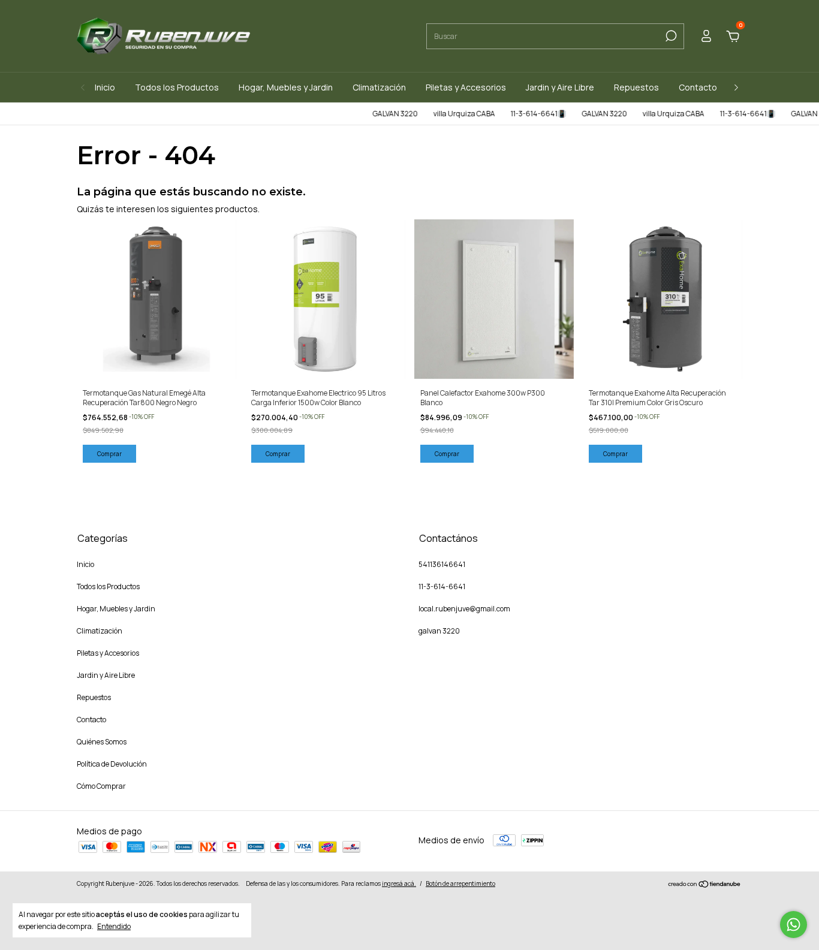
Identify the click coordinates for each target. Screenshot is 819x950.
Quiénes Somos (102, 742)
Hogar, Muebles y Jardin (286, 87)
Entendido (114, 926)
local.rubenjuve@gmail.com (464, 609)
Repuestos (636, 87)
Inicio (105, 87)
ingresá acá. (399, 883)
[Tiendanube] (704, 885)
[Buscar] (670, 36)
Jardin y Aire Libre (560, 87)
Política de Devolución (112, 764)
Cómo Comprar (101, 786)
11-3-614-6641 (441, 586)
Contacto (698, 87)
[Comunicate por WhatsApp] (793, 924)
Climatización (379, 87)
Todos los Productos (177, 87)
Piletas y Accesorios (466, 87)
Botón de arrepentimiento (460, 883)
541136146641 (441, 564)
